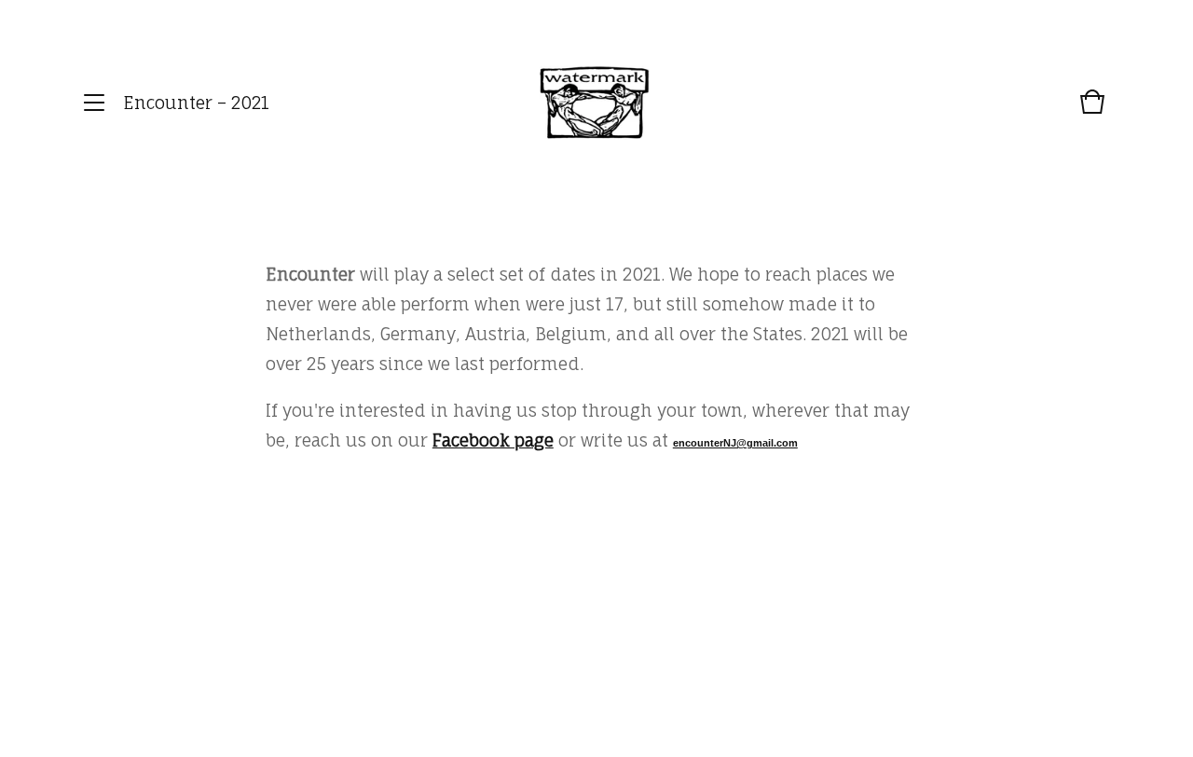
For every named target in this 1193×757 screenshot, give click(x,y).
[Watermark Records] (595, 103)
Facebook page (493, 440)
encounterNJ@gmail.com (735, 442)
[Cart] (1092, 110)
